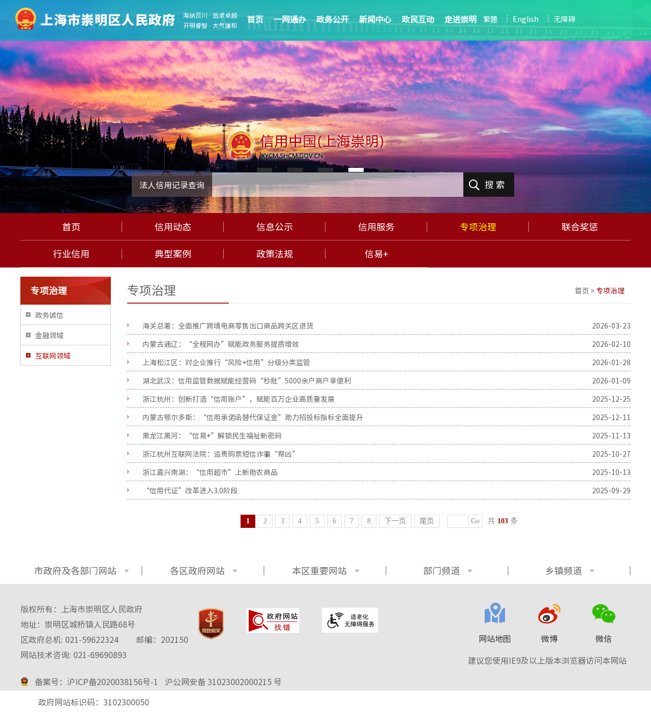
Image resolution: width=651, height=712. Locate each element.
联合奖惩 (579, 227)
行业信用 (71, 254)
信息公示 (274, 227)
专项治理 (478, 227)
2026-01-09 (611, 380)
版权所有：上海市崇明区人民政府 (81, 609)
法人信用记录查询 (171, 185)
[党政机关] (211, 623)
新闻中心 (375, 19)
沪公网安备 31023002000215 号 (223, 681)
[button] (264, 170)
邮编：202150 (162, 639)
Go (475, 521)
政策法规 (274, 254)
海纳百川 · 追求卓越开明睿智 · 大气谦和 (210, 20)
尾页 (427, 521)
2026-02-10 (611, 344)
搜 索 (495, 184)
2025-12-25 (611, 399)
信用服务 (376, 227)
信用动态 (173, 227)
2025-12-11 (611, 417)
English (526, 19)
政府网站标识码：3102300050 (93, 702)
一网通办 (290, 19)
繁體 (490, 19)
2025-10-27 (611, 454)
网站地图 (495, 638)
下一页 (395, 521)
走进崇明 (461, 19)
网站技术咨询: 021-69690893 (73, 654)
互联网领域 (53, 355)
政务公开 (332, 19)
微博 (549, 638)
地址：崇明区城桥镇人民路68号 (77, 624)
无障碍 (564, 19)
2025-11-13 (611, 435)
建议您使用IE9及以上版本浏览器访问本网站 (547, 660)
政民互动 (418, 19)
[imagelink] (95, 18)
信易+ (377, 254)
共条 (503, 521)
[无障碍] (350, 620)
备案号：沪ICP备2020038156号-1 (96, 681)
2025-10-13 (611, 472)
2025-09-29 (611, 490)
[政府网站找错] (273, 621)
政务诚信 (49, 315)
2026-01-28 (611, 362)
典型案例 (173, 254)
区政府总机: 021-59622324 (104, 639)
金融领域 (49, 335)
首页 (71, 227)
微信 (604, 638)
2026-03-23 (611, 325)
